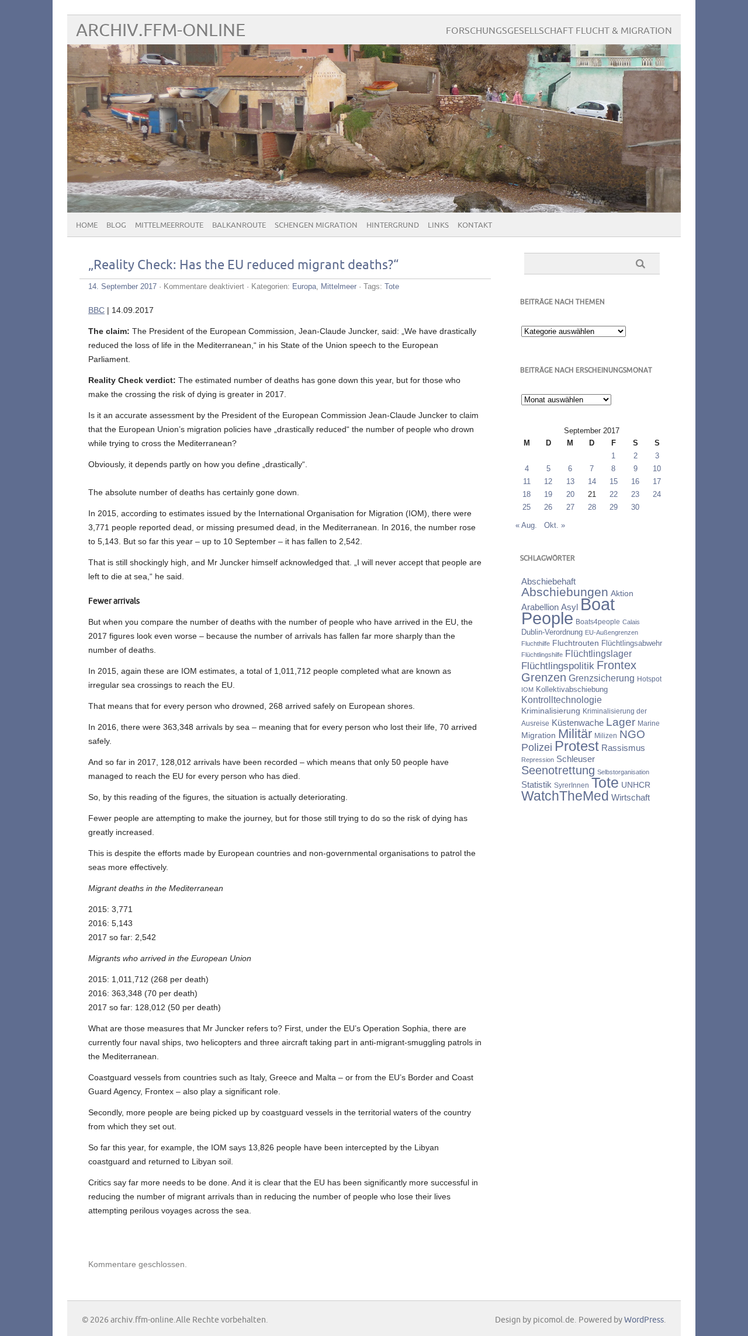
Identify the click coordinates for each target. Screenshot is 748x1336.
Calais (631, 621)
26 (548, 507)
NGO (632, 734)
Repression (537, 759)
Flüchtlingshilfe (542, 654)
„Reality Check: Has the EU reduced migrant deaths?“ (243, 265)
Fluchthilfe (535, 643)
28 (592, 507)
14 (592, 481)
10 (657, 468)
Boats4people (598, 622)
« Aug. (526, 525)
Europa (304, 286)
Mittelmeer (338, 286)
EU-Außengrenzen (611, 632)
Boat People (568, 611)
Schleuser (575, 759)
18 (526, 494)
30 (635, 507)
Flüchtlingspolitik (557, 666)
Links (438, 225)
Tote (392, 286)
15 (614, 481)
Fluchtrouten (575, 643)
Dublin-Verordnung (552, 632)
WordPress (644, 1320)
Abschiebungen (564, 592)
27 (570, 507)
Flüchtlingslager (598, 654)
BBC (96, 310)
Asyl (569, 607)
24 (657, 494)
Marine (649, 723)
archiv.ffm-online (160, 31)
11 (527, 481)
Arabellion (540, 607)
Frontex (616, 665)
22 (614, 494)
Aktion (622, 593)
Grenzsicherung (602, 678)
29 (614, 507)
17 (657, 481)
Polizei (536, 747)
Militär (575, 733)
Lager (620, 721)
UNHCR (635, 784)
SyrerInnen (571, 785)
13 (570, 481)
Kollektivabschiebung (572, 689)
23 (635, 494)
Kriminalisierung (550, 710)
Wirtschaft (630, 797)
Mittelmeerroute (169, 225)
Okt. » (554, 525)
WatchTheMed (565, 795)
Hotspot (649, 679)
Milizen (605, 735)
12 (548, 481)
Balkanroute (239, 225)
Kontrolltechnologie (561, 700)
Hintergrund (392, 225)
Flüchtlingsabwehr (631, 643)
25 (526, 507)
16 (635, 481)
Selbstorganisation (623, 771)
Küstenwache (578, 723)
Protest (577, 746)
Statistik (536, 784)
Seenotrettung (558, 770)
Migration (538, 735)
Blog (116, 225)
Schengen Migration (316, 225)
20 (570, 494)
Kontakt (475, 225)
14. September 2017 (122, 286)
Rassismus (623, 748)
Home (87, 225)
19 (548, 494)
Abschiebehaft (548, 581)
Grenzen (543, 677)
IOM (527, 689)
